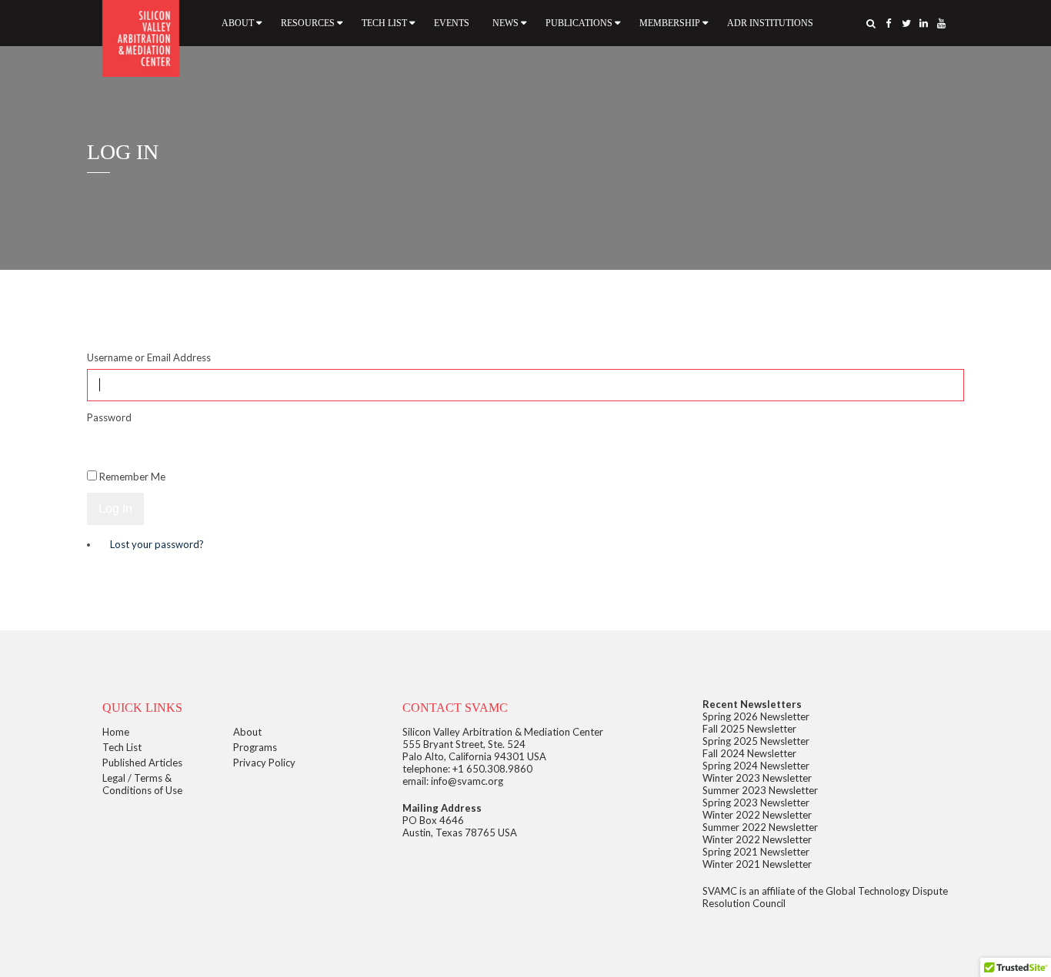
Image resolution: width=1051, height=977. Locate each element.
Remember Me (132, 476)
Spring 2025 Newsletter (755, 741)
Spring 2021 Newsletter (755, 852)
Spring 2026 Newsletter (755, 716)
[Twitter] (906, 23)
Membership (669, 23)
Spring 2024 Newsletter (755, 765)
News (505, 23)
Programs (255, 747)
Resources (308, 23)
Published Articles (142, 762)
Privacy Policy (264, 762)
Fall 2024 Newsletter (749, 753)
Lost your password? (157, 544)
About (238, 23)
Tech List (384, 23)
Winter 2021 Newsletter (757, 864)
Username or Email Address (149, 357)
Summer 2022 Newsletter (760, 827)
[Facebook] (888, 23)
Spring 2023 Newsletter (755, 802)
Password (109, 417)
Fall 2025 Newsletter (749, 729)
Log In (115, 508)
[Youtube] (941, 23)
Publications (579, 23)
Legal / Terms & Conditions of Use (142, 784)
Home (115, 732)
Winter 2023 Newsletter (757, 778)
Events (451, 23)
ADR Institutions (770, 23)
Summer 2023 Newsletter (760, 790)
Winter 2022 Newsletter (757, 815)
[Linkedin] (924, 23)
